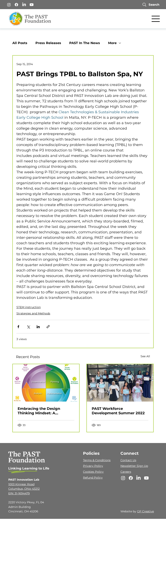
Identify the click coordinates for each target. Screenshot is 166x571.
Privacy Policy (93, 466)
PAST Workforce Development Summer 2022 (118, 410)
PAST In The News (84, 43)
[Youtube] (31, 4)
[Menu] (156, 19)
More (112, 43)
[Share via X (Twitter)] (28, 327)
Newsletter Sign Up (134, 466)
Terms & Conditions (97, 460)
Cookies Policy (93, 472)
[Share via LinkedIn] (38, 327)
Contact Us (128, 460)
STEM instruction (28, 307)
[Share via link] (48, 327)
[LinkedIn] (24, 4)
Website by (128, 511)
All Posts (19, 43)
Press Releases (48, 43)
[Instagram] (9, 4)
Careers (125, 472)
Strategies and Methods (33, 313)
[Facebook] (16, 4)
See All (145, 356)
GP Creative (145, 511)
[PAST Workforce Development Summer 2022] (120, 383)
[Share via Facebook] (18, 327)
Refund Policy (93, 477)
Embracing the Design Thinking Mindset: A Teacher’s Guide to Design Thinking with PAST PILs (42, 410)
